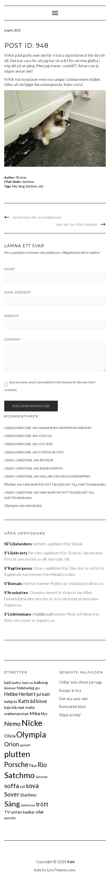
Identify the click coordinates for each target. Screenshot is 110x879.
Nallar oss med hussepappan (65, 476)
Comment (12, 339)
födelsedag (25, 688)
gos (37, 688)
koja (7, 707)
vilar (40, 811)
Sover (11, 794)
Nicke (31, 723)
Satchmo (28, 181)
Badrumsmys (51, 468)
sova (32, 785)
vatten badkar (22, 812)
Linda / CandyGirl (18, 460)
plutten (17, 754)
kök (14, 707)
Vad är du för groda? (77, 225)
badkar (16, 682)
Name (9, 269)
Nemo (12, 723)
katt (46, 694)
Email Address (17, 292)
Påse (33, 766)
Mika (35, 713)
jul (38, 694)
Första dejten (51, 452)
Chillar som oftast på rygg (80, 682)
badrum (27, 682)
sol (22, 786)
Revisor (46, 460)
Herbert (27, 694)
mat (21, 707)
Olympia (31, 734)
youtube (10, 818)
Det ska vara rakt (73, 698)
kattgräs (10, 702)
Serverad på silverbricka (36, 217)
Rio (42, 764)
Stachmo (28, 794)
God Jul (45, 436)
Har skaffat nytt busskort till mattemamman (64, 484)
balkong (41, 682)
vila (40, 186)
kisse (41, 701)
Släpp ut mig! (70, 715)
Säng (21, 186)
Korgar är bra (70, 690)
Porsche (16, 764)
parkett (25, 745)
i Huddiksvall (28, 614)
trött (42, 804)
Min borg (33, 506)
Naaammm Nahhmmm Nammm (65, 428)
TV (7, 812)
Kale (70, 861)
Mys (14, 186)
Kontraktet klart (72, 706)
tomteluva (28, 805)
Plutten (21, 177)
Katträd (26, 701)
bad (7, 682)
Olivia (10, 735)
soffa (11, 785)
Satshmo (41, 777)
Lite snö (46, 444)
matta (30, 707)
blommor (10, 688)
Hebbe (11, 694)
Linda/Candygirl (18, 428)
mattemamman (16, 714)
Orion (11, 744)
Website (11, 316)
